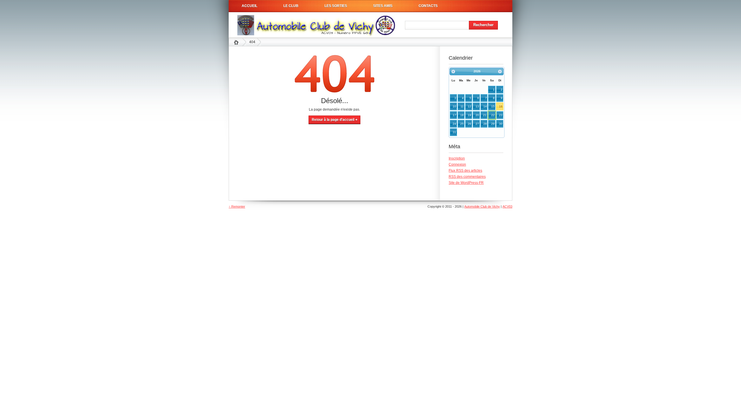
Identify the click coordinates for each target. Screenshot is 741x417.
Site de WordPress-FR (466, 183)
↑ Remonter (237, 206)
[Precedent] (453, 71)
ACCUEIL (249, 6)
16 (500, 106)
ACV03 (507, 206)
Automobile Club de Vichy (236, 42)
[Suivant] (500, 71)
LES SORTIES (335, 6)
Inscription (457, 158)
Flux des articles (465, 171)
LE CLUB (290, 6)
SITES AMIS (382, 6)
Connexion (457, 164)
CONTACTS (428, 6)
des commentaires (467, 177)
